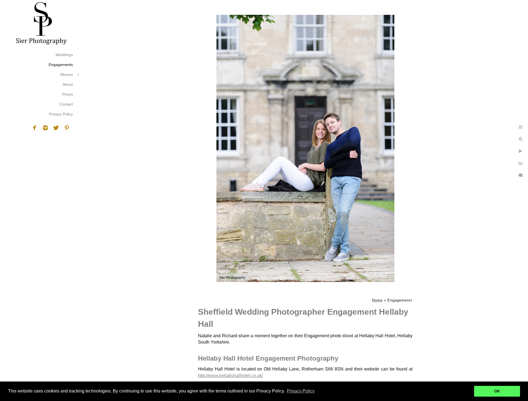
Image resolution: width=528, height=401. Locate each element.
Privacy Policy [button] (301, 391)
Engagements (61, 64)
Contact (66, 104)
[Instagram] (45, 127)
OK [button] (497, 391)
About (68, 84)
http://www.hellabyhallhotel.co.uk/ (230, 375)
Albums (66, 74)
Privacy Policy (61, 114)
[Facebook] (34, 127)
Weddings (64, 54)
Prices (67, 94)
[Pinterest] (67, 127)
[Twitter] (56, 127)
